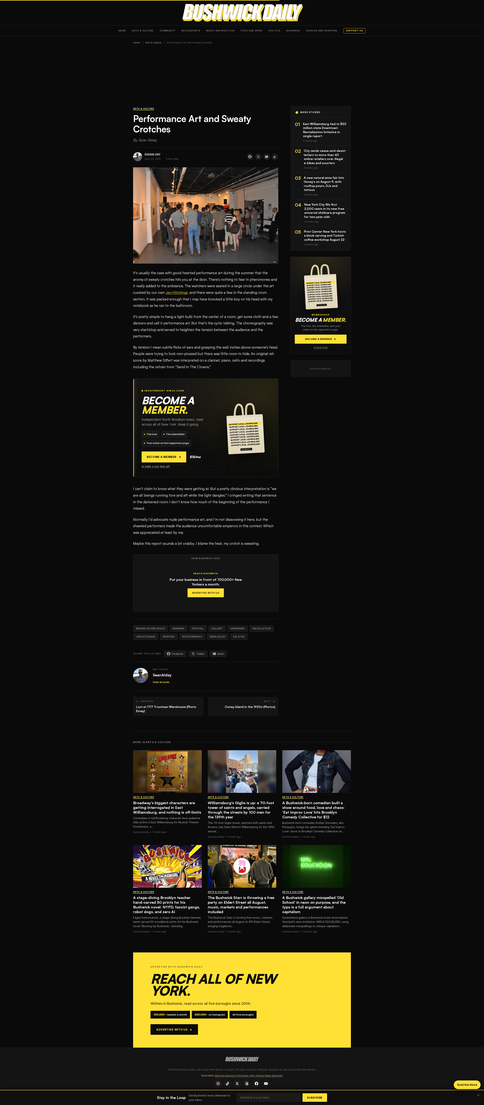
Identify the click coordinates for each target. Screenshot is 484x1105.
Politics (274, 30)
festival (198, 628)
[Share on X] (258, 156)
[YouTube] (266, 1083)
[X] (237, 1083)
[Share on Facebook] (250, 156)
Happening (237, 628)
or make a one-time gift (156, 466)
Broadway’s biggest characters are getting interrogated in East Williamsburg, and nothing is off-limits (167, 807)
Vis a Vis (238, 636)
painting (169, 636)
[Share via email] (266, 156)
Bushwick (293, 30)
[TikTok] (228, 1083)
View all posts (161, 682)
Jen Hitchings (177, 292)
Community (167, 30)
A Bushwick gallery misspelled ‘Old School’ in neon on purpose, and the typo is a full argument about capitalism (314, 904)
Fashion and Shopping (321, 30)
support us (354, 30)
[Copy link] (274, 156)
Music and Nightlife (220, 30)
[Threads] (247, 1083)
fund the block (467, 1084)
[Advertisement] (242, 77)
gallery (217, 628)
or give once (321, 347)
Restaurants (191, 30)
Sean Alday (218, 636)
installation (261, 628)
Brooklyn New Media (303, 1069)
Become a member (164, 457)
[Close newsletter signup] (478, 1095)
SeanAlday (162, 675)
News (122, 30)
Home (136, 42)
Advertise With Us (206, 592)
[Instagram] (218, 1083)
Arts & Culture (143, 30)
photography (192, 636)
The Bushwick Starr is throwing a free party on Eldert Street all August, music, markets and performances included (241, 904)
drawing (178, 628)
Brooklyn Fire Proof (150, 628)
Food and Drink (251, 30)
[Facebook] (256, 1083)
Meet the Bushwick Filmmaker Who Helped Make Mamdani (249, 1075)
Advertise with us (174, 1029)
